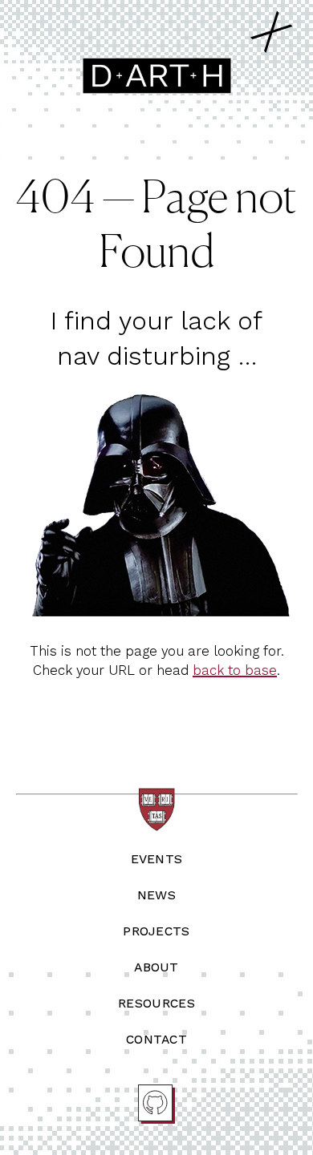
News (156, 895)
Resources (156, 1003)
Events (157, 858)
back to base (235, 670)
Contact (156, 1039)
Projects (156, 931)
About (156, 967)
